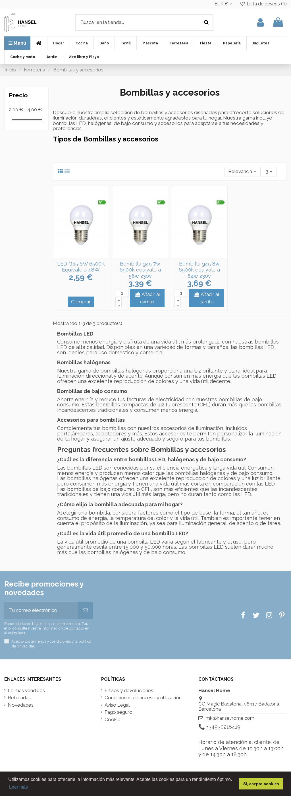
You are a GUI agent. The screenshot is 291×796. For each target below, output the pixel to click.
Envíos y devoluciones (129, 690)
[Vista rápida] (86, 255)
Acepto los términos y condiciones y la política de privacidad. (51, 643)
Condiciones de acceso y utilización (143, 697)
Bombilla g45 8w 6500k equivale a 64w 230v (199, 270)
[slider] (11, 119)
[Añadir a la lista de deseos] (76, 255)
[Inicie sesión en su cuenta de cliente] (260, 22)
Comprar (81, 302)
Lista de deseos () (266, 4)
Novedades (21, 705)
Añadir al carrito (150, 298)
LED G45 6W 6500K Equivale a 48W (81, 267)
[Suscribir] (85, 610)
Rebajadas (19, 697)
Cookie (112, 719)
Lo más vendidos (26, 690)
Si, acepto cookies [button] (261, 783)
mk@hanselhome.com (230, 718)
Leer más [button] (18, 787)
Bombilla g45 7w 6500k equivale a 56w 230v (140, 270)
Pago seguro (118, 712)
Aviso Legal (117, 705)
